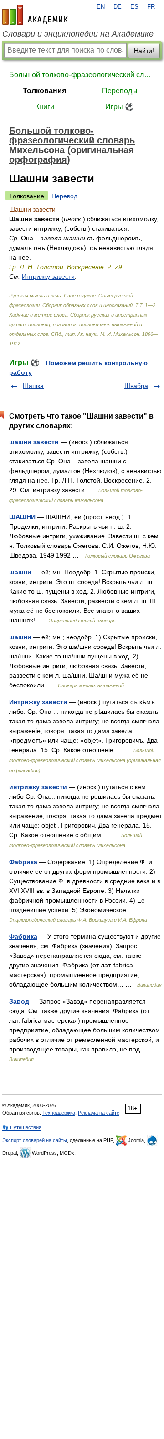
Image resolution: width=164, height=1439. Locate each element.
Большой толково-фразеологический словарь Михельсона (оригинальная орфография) (82, 75)
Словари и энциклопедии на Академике (78, 33)
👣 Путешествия (21, 1127)
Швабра (136, 385)
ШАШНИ (22, 516)
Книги (44, 107)
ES (134, 7)
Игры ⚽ (119, 107)
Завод (19, 1001)
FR (151, 7)
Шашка (33, 385)
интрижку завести (38, 787)
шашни (20, 572)
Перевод (64, 196)
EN (101, 7)
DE (117, 7)
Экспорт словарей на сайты (34, 1140)
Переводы (120, 91)
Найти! (144, 50)
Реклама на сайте (98, 1112)
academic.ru (35, 15)
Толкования (44, 91)
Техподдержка (58, 1112)
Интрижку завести (48, 276)
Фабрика (23, 862)
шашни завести (34, 442)
